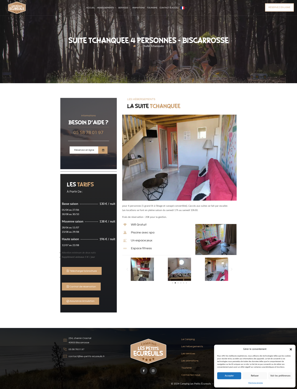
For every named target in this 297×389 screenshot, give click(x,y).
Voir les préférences (280, 376)
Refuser (255, 376)
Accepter (229, 376)
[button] (290, 349)
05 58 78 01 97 (88, 132)
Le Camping (188, 339)
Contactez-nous (190, 375)
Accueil (90, 8)
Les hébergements (192, 346)
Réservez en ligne (279, 7)
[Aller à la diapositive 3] (178, 282)
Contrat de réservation (82, 286)
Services (123, 8)
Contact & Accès (169, 8)
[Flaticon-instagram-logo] (153, 370)
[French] (183, 8)
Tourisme (152, 8)
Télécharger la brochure (83, 271)
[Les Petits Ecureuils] (17, 7)
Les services (188, 353)
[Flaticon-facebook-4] (143, 370)
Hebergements (105, 8)
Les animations (189, 360)
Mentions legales (255, 383)
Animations (138, 8)
